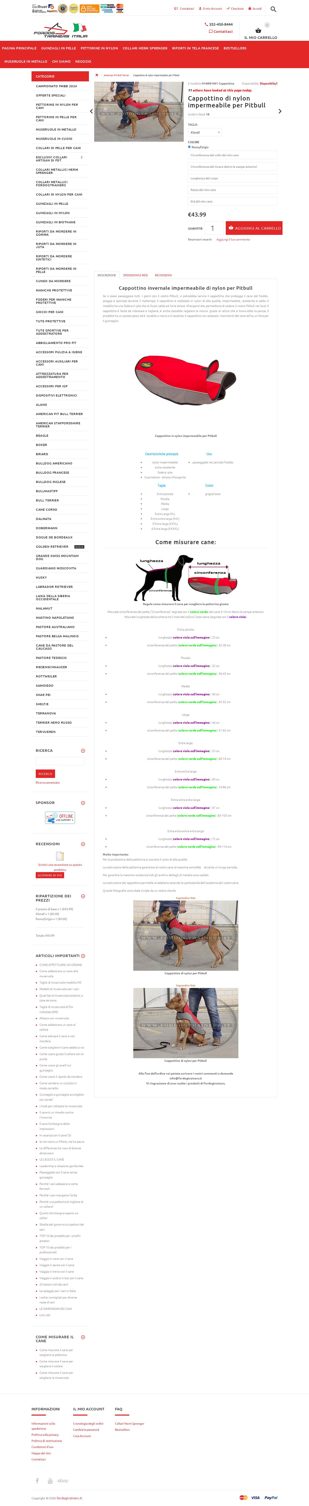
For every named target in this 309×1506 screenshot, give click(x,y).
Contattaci (223, 31)
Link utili (45, 1315)
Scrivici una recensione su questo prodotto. (60, 867)
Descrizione (107, 275)
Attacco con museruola (54, 1018)
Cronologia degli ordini (88, 1423)
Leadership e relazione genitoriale (61, 1166)
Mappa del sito (41, 1453)
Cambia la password (86, 1429)
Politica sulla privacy (45, 1434)
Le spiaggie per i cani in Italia (58, 1291)
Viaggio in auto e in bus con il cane (61, 1278)
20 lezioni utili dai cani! (54, 1284)
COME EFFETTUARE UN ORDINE (61, 965)
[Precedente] (91, 111)
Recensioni (163, 275)
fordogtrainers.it (69, 1498)
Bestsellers (122, 1429)
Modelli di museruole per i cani (59, 989)
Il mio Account (212, 8)
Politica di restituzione (47, 1441)
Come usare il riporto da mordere (61, 1076)
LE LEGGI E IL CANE (52, 1159)
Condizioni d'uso (42, 1447)
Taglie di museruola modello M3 (60, 982)
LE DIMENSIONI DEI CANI (56, 1308)
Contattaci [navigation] (187, 8)
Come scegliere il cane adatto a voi (62, 1047)
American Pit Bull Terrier (116, 75)
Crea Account (82, 1436)
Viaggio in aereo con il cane (57, 1265)
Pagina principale (97, 75)
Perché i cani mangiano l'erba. (59, 1195)
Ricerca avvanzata (47, 782)
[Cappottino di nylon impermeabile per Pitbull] (185, 935)
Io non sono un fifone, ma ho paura (62, 1141)
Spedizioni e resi (135, 275)
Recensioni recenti (200, 239)
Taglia (192, 124)
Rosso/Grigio (200, 147)
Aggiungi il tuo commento (233, 239)
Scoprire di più (50, 875)
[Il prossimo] (280, 111)
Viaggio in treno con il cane (57, 1271)
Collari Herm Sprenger (129, 1423)
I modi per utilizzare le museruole (61, 1106)
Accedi (257, 8)
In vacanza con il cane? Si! (55, 1135)
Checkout (237, 8)
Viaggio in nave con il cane (56, 1258)
